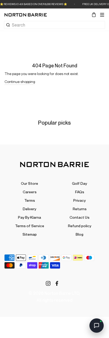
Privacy (79, 200)
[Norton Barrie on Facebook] (56, 283)
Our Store (29, 183)
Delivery (29, 209)
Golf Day (79, 183)
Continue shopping (19, 82)
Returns (80, 209)
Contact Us (79, 217)
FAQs (79, 192)
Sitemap (29, 234)
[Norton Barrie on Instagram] (48, 283)
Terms (29, 200)
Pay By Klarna (29, 217)
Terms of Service (29, 225)
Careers (30, 192)
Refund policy (79, 225)
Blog (79, 234)
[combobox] (58, 25)
